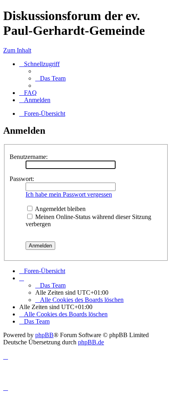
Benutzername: (29, 156)
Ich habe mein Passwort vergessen (69, 194)
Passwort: (22, 178)
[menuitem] (50, 78)
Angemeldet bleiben (60, 208)
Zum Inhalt (17, 50)
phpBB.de (91, 342)
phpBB (44, 335)
